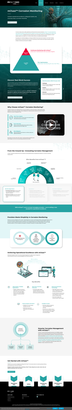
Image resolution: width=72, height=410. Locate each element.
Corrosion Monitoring (11, 397)
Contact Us (61, 2)
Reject (55, 408)
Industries (46, 2)
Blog (23, 397)
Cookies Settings (49, 408)
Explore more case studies (14, 97)
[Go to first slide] (63, 89)
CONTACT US (11, 22)
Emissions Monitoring (11, 396)
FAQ (23, 398)
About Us (9, 399)
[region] (36, 408)
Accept (61, 408)
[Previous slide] (39, 89)
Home (36, 2)
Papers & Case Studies (25, 396)
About (57, 2)
